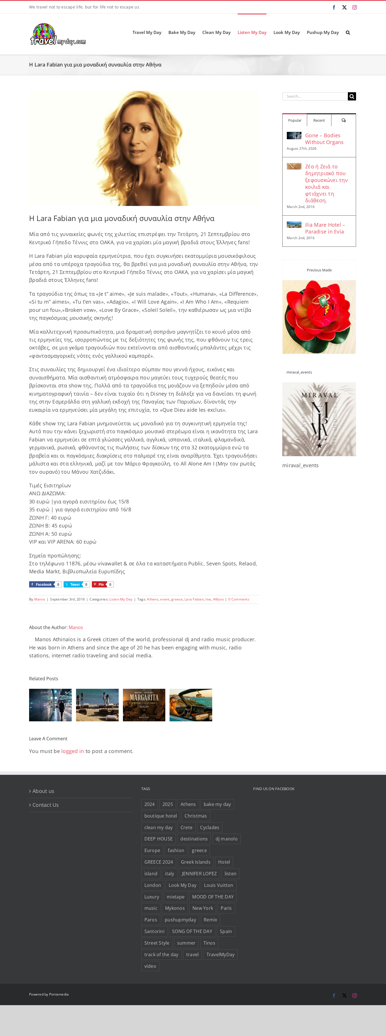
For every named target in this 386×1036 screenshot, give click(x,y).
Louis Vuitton (218, 885)
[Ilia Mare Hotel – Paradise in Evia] (294, 225)
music (150, 908)
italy (169, 873)
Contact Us (45, 804)
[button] (348, 32)
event (164, 599)
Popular (295, 120)
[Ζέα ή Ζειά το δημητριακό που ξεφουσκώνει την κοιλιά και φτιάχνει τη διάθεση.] (294, 167)
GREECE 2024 (158, 862)
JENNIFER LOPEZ (199, 873)
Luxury (151, 897)
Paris (226, 908)
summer (186, 943)
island (151, 873)
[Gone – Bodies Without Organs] (294, 135)
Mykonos (175, 908)
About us (43, 791)
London (152, 885)
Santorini (154, 931)
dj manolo (227, 839)
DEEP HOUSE (158, 839)
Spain (226, 931)
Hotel (224, 862)
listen (231, 873)
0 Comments (238, 599)
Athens (153, 599)
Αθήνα (218, 599)
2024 (149, 804)
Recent (319, 120)
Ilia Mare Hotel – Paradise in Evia (325, 228)
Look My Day (182, 885)
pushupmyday (180, 920)
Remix (210, 920)
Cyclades (209, 827)
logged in (72, 751)
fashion (176, 850)
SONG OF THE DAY (192, 931)
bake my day (217, 804)
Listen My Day (120, 599)
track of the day (161, 954)
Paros (150, 920)
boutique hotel (160, 816)
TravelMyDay (221, 954)
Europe (152, 850)
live (208, 599)
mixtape (176, 897)
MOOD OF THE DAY (213, 897)
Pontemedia (59, 994)
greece (177, 599)
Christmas (196, 816)
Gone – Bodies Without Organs (324, 138)
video (150, 966)
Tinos (209, 943)
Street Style (157, 943)
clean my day (158, 827)
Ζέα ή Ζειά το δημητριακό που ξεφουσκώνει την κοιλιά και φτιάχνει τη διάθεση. (326, 183)
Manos (39, 599)
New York (202, 908)
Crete (186, 827)
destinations (194, 839)
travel (192, 954)
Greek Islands (196, 862)
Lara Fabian (194, 599)
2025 (167, 804)
